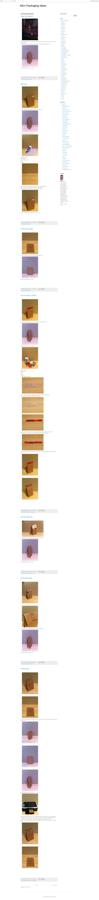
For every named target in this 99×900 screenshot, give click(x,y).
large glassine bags (64, 50)
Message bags (65, 117)
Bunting (63, 134)
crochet (62, 27)
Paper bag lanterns (27, 16)
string (62, 92)
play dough (63, 64)
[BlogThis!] (40, 77)
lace (62, 45)
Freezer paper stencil (66, 160)
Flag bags (24, 84)
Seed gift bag (64, 127)
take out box (63, 93)
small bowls (63, 78)
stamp (62, 89)
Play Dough (64, 139)
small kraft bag (34, 880)
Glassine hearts (65, 130)
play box (62, 63)
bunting (62, 23)
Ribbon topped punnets (66, 147)
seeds (62, 75)
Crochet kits (64, 153)
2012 (62, 103)
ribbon (62, 71)
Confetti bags (64, 125)
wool (62, 97)
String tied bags (65, 120)
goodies (62, 37)
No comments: (34, 77)
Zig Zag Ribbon (65, 166)
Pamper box (64, 158)
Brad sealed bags (26, 578)
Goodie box (64, 149)
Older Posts (55, 885)
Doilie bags (64, 133)
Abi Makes (64, 181)
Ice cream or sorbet (65, 142)
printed (30, 290)
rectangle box (63, 70)
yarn (62, 98)
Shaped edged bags (66, 119)
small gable (63, 79)
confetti (62, 24)
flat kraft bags (26, 290)
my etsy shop (30, 67)
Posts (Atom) (28, 887)
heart (62, 38)
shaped (62, 76)
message (30, 573)
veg (62, 94)
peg (33, 573)
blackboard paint (64, 20)
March (63, 105)
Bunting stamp (65, 168)
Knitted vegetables (65, 136)
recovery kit (63, 68)
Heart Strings (64, 152)
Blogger (54, 896)
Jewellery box (64, 164)
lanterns (25, 79)
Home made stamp (65, 163)
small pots (63, 83)
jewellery (63, 42)
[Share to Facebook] (42, 77)
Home (36, 885)
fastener (27, 663)
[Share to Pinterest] (44, 77)
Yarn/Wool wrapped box (66, 169)
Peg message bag (26, 517)
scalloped (63, 72)
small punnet (63, 85)
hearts (62, 39)
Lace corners (64, 155)
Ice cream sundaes (65, 138)
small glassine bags (65, 81)
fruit (62, 35)
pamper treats (63, 57)
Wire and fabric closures (28, 295)
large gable (63, 49)
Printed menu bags (27, 229)
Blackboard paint (65, 141)
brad (24, 663)
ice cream (63, 41)
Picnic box (64, 150)
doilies (62, 28)
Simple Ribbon (65, 161)
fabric (62, 30)
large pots (63, 53)
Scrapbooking (64, 122)
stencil (62, 90)
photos (62, 60)
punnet (62, 67)
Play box (63, 157)
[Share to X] (41, 77)
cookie (62, 26)
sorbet (62, 86)
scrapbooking (63, 74)
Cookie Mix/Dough (65, 144)
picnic (62, 61)
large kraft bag (29, 79)
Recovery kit (64, 131)
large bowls (63, 48)
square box (63, 87)
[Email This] (38, 77)
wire (62, 96)
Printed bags (25, 669)
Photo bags (64, 128)
